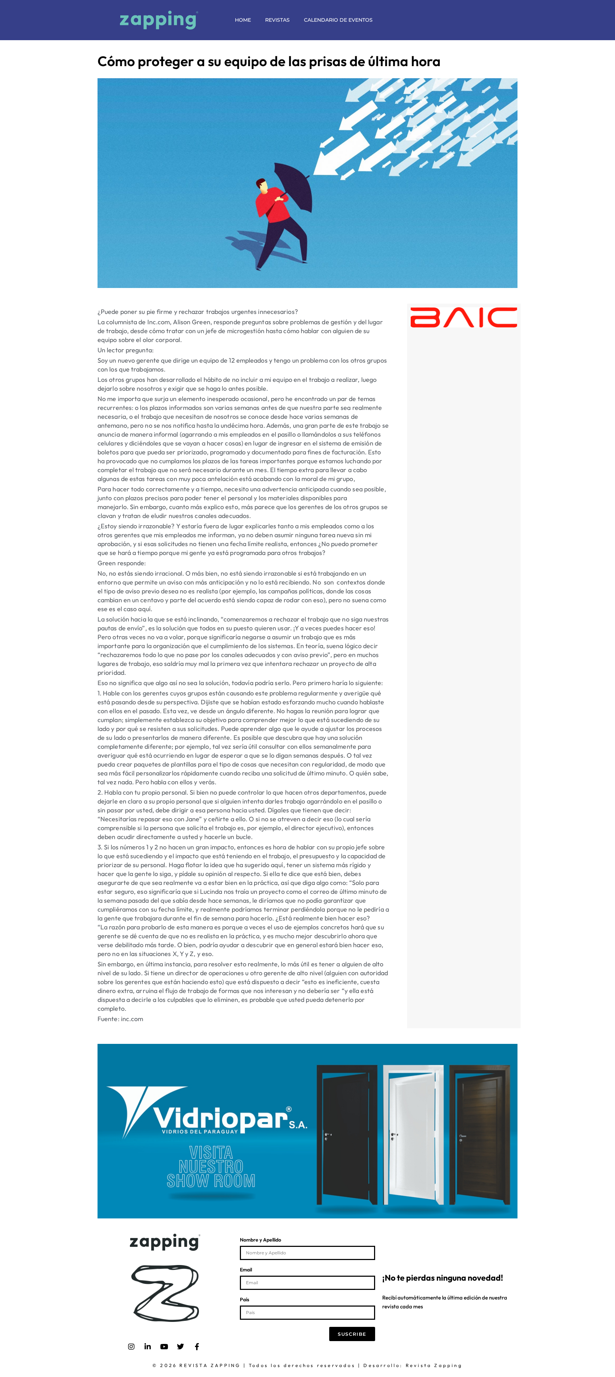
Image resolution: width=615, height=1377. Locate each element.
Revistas (277, 20)
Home (243, 20)
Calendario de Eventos (338, 20)
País (244, 1300)
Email (246, 1270)
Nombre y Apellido (260, 1240)
